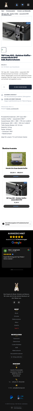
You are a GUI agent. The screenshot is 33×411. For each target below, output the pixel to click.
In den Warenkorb (20, 87)
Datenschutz (16, 341)
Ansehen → (16, 176)
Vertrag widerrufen (17, 357)
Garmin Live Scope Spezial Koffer (16, 168)
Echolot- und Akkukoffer (24, 11)
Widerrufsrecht (16, 350)
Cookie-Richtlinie (16, 344)
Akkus (16, 322)
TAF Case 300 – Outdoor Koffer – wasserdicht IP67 (16, 199)
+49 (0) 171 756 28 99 (18, 382)
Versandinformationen (16, 353)
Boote (16, 313)
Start (2, 11)
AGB (16, 347)
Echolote (16, 316)
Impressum (16, 338)
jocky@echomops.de (19, 388)
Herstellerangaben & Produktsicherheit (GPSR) (16, 223)
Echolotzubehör (10, 11)
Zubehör (16, 325)
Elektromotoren (16, 319)
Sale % (16, 328)
